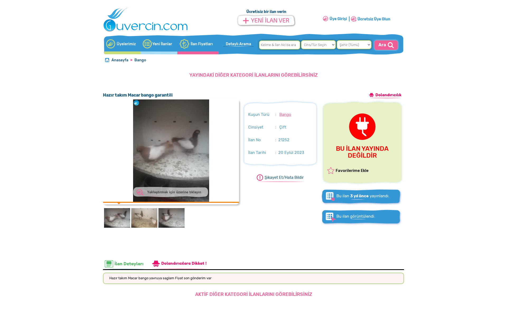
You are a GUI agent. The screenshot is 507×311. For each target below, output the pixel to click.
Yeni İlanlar (162, 44)
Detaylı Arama (238, 44)
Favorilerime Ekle (352, 170)
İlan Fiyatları (202, 44)
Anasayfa (119, 60)
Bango (140, 60)
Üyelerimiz (126, 44)
